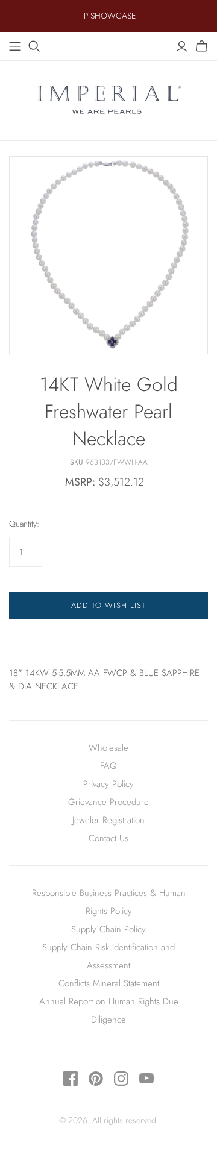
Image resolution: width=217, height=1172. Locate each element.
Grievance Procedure (108, 802)
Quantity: (24, 524)
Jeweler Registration (108, 820)
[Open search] (34, 46)
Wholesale (108, 747)
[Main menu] (15, 46)
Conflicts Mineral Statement (108, 983)
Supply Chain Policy (108, 929)
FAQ (108, 765)
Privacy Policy (108, 784)
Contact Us (108, 838)
